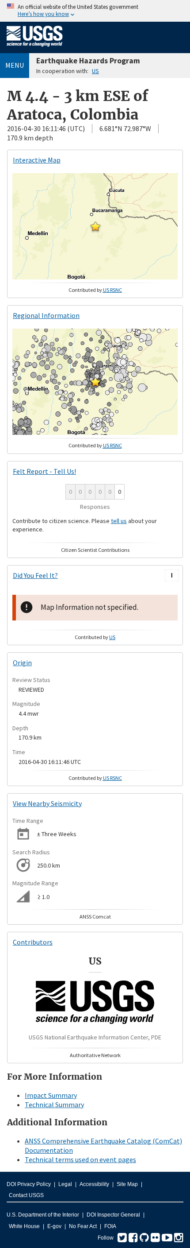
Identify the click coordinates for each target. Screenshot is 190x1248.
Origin (22, 662)
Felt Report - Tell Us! (44, 471)
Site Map (127, 1184)
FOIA (110, 1226)
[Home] (35, 48)
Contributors (33, 942)
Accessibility (94, 1184)
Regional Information (46, 315)
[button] (95, 226)
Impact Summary (51, 1095)
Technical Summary (54, 1104)
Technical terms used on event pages (80, 1159)
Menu (14, 65)
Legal (65, 1184)
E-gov (54, 1226)
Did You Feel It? (35, 575)
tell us (119, 521)
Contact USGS (26, 1195)
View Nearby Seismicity (47, 803)
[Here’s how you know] (95, 11)
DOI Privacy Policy (29, 1184)
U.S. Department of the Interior (43, 1215)
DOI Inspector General (113, 1215)
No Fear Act (83, 1226)
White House (24, 1226)
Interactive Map (37, 159)
